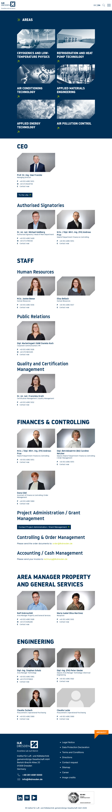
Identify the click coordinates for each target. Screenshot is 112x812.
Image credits (69, 777)
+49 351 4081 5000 (32, 774)
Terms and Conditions (73, 752)
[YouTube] (34, 797)
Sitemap (66, 767)
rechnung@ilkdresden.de (55, 559)
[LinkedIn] (20, 797)
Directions (67, 757)
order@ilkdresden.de (62, 543)
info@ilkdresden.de (32, 779)
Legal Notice (68, 742)
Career (65, 772)
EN (99, 5)
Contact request (70, 762)
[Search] (103, 5)
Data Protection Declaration (75, 747)
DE (95, 5)
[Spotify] (27, 797)
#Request (101, 732)
